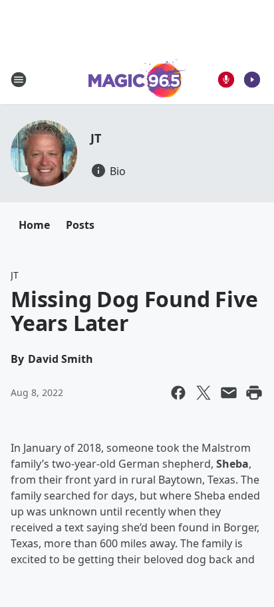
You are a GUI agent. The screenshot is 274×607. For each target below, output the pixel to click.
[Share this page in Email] (228, 392)
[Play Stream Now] (252, 80)
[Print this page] (254, 392)
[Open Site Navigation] (19, 80)
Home (34, 225)
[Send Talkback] (226, 80)
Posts (80, 225)
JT (95, 138)
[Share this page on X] (203, 392)
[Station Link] (137, 79)
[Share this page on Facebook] (178, 392)
